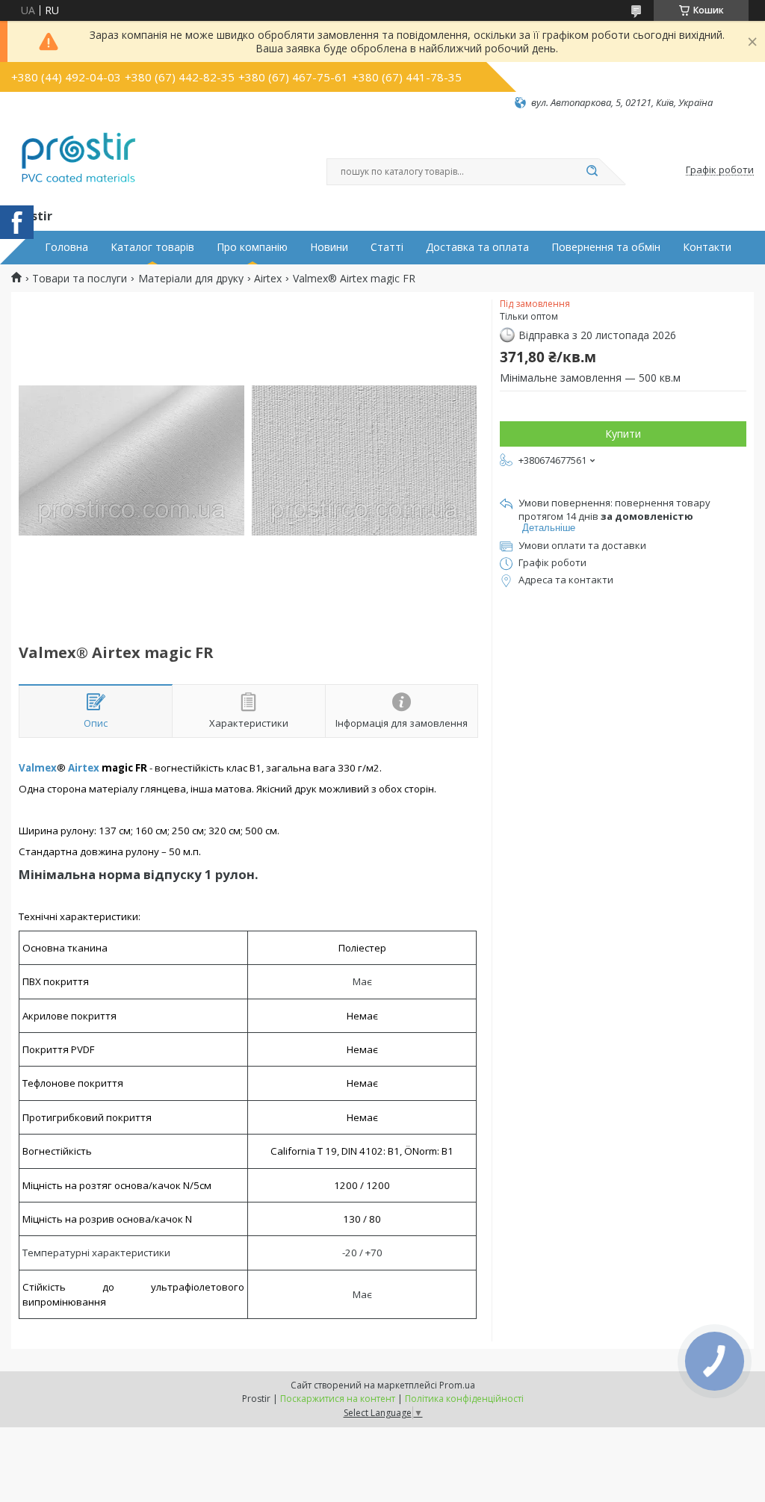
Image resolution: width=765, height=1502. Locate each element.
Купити (623, 433)
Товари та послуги (79, 278)
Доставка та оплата (477, 247)
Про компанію (252, 247)
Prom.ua (457, 1385)
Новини (329, 247)
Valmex (38, 768)
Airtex (268, 278)
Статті (387, 247)
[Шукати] (592, 171)
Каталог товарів (152, 247)
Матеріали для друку (191, 278)
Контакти (707, 247)
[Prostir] (78, 157)
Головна (66, 247)
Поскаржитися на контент (337, 1398)
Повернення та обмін (605, 247)
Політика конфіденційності (464, 1398)
